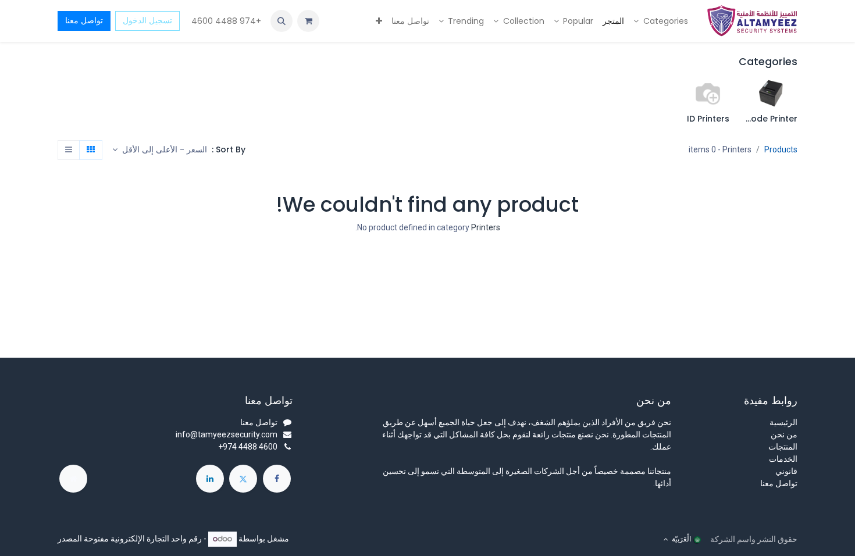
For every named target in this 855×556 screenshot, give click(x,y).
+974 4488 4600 (225, 21)
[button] (281, 21)
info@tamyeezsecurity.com (226, 434)
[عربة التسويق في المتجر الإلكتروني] (308, 21)
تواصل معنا (84, 20)
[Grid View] (90, 150)
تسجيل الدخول (147, 20)
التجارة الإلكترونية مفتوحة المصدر (113, 538)
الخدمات (783, 459)
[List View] (69, 150)
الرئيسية (783, 422)
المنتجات (782, 446)
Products (780, 149)
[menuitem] (661, 21)
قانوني (786, 471)
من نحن (784, 434)
